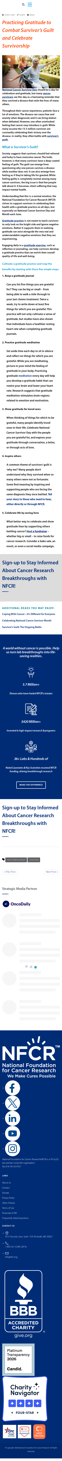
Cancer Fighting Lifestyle (16, 863)
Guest (22, 17)
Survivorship (33, 863)
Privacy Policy (8, 1201)
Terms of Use (8, 1211)
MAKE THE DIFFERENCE (31, 788)
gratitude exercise (35, 248)
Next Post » (52, 875)
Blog (32, 17)
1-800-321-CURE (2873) (16, 1250)
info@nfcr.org (11, 1260)
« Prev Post (10, 875)
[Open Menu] (30, 6)
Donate (5, 1196)
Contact (6, 1191)
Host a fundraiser (37, 534)
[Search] (23, 6)
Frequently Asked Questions (15, 1221)
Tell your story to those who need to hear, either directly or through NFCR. (29, 502)
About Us (6, 1185)
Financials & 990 (9, 1216)
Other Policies (8, 1206)
